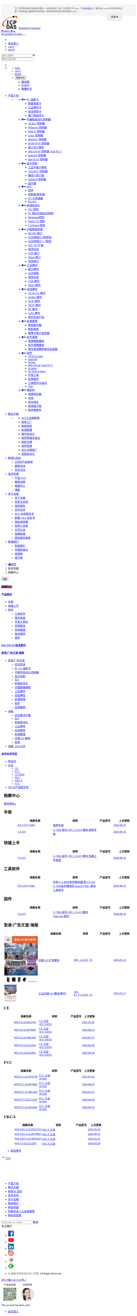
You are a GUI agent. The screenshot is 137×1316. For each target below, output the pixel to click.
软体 (17, 742)
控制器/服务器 (36, 194)
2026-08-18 (119, 831)
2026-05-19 (119, 960)
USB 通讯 (33, 281)
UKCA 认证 (48, 1129)
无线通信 (32, 289)
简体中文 (20, 78)
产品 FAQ (20, 478)
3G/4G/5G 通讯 (36, 293)
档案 (5, 579)
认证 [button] (10, 765)
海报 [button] (10, 711)
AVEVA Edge (35, 356)
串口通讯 (33, 269)
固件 (17, 637)
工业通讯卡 (34, 107)
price (11, 49)
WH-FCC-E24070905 (26, 1084)
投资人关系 (21, 525)
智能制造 (26, 426)
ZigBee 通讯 (35, 297)
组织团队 (20, 506)
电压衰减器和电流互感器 (42, 349)
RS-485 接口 (35, 233)
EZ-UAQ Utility (26, 825)
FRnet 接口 (34, 257)
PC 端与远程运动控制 (40, 213)
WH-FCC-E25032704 (26, 1076)
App (30, 386)
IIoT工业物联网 (30, 418)
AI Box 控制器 (36, 123)
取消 (35, 1222)
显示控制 (32, 163)
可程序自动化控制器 (27, 672)
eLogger (32, 368)
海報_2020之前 (16, 746)
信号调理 (32, 337)
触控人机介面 (36, 175)
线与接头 (33, 402)
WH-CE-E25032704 (25, 1022)
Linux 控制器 (35, 135)
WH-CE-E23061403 (25, 1037)
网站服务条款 (23, 537)
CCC (17, 783)
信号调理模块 (36, 345)
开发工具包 (21, 621)
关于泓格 (13, 494)
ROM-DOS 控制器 (38, 143)
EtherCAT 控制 (36, 221)
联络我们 (13, 541)
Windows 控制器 (37, 127)
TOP (8, 1158)
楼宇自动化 (28, 434)
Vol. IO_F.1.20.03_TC (83, 993)
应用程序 (33, 379)
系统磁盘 (20, 629)
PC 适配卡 (33, 99)
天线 (30, 398)
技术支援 (13, 474)
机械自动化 (33, 205)
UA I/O (22, 831)
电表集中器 (34, 325)
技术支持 (13, 1195)
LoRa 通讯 (34, 313)
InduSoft (32, 359)
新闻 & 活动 (15, 1191)
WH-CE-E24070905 (25, 1029)
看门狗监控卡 (36, 115)
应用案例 (20, 707)
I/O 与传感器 (35, 198)
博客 (17, 490)
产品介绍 (13, 95)
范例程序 (20, 625)
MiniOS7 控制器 (37, 139)
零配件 (31, 390)
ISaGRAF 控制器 (38, 159)
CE (16, 768)
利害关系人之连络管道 (21, 1211)
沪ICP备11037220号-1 (13, 1280)
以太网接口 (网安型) (40, 237)
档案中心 (20, 486)
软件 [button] (10, 609)
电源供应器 (34, 394)
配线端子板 (34, 406)
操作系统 (20, 617)
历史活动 (20, 470)
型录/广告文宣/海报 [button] (12, 652)
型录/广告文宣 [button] (16, 660)
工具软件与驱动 (37, 383)
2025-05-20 (88, 1022)
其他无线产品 (36, 317)
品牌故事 (20, 533)
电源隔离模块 (36, 341)
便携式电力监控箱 (38, 333)
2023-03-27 (119, 993)
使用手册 (58, 825)
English (25, 85)
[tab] (68, 587)
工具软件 (20, 613)
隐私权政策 (21, 521)
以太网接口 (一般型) (40, 241)
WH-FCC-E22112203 (25, 1099)
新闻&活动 (14, 458)
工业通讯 (32, 265)
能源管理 (32, 321)
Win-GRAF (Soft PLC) (40, 365)
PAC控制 (33, 209)
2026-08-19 (119, 825)
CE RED (19, 774)
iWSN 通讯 (34, 305)
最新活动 (20, 466)
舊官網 (25, 82)
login (17, 68)
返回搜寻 (16, 1150)
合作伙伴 (20, 509)
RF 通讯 (32, 309)
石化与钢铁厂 (29, 450)
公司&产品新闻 (24, 462)
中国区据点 (21, 549)
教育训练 (20, 482)
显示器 (32, 183)
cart (11, 46)
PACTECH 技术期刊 (13, 645)
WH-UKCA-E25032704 (28, 1129)
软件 (30, 190)
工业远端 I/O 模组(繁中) (52, 993)
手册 (10, 602)
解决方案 (13, 414)
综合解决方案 (23, 715)
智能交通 (26, 442)
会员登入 (13, 43)
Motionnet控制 (36, 217)
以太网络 (33, 273)
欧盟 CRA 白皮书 (25, 517)
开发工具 (33, 375)
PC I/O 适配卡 (23, 668)
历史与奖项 (21, 502)
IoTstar (31, 362)
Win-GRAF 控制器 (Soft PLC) (45, 151)
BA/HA (32, 201)
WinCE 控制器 (36, 131)
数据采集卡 (34, 103)
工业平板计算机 (37, 167)
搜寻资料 (9, 803)
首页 (13, 564)
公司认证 (20, 529)
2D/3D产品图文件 (18, 787)
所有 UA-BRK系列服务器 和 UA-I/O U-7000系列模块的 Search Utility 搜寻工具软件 (74, 886)
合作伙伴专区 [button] (9, 753)
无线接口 (33, 261)
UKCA (19, 780)
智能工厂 (26, 422)
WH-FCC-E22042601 (26, 1107)
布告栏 (12, 761)
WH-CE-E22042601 (25, 1052)
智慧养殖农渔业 (30, 438)
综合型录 (20, 664)
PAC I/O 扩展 (35, 245)
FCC (17, 771)
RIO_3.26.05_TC (83, 960)
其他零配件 (34, 410)
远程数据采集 (35, 229)
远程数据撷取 (23, 687)
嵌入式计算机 (36, 147)
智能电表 (33, 329)
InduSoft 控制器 (37, 155)
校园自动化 (28, 454)
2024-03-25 (88, 1037)
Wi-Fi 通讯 (34, 301)
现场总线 (33, 249)
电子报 (19, 557)
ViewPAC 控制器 (38, 171)
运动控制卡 (34, 111)
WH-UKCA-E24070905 (28, 1134)
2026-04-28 (88, 1045)
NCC (17, 777)
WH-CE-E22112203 (25, 1045)
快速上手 (13, 606)
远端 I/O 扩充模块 (48, 960)
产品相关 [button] (6, 594)
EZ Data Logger (36, 371)
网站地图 (13, 1207)
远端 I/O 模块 (22, 738)
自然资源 (26, 446)
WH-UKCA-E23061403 (28, 1138)
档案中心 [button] (6, 586)
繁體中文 (26, 89)
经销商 (19, 553)
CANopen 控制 (36, 225)
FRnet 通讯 (34, 285)
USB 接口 (33, 253)
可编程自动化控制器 (39, 119)
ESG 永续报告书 (24, 513)
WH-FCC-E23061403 (26, 1092)
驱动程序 (20, 633)
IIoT (29, 186)
